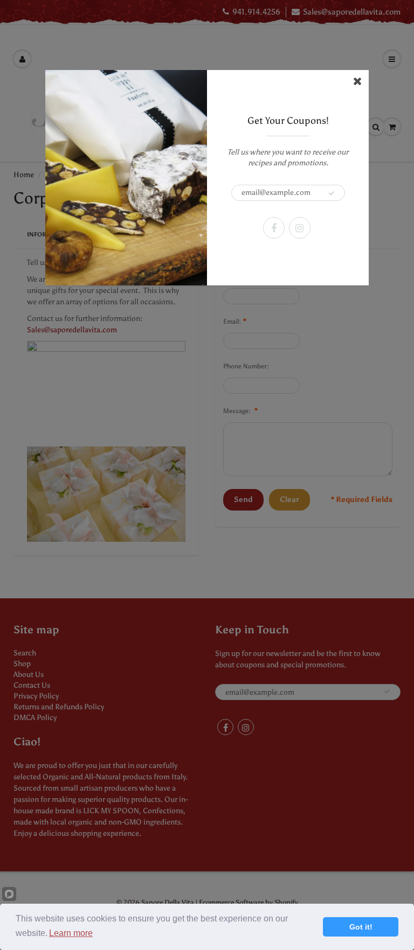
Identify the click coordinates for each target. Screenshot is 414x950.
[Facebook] (274, 228)
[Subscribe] (331, 193)
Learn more (71, 933)
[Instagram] (299, 228)
